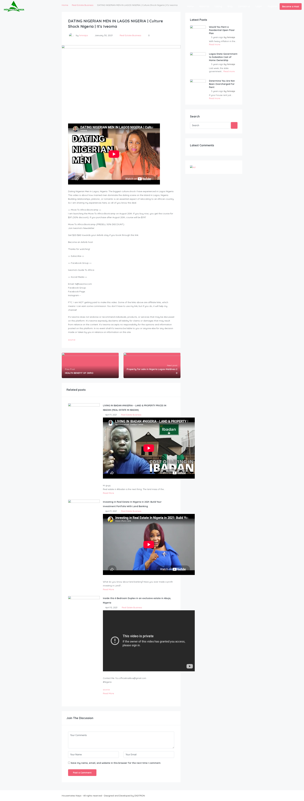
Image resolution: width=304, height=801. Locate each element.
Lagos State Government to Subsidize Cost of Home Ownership (223, 57)
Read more (214, 44)
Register (272, 6)
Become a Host (290, 6)
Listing (218, 6)
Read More (108, 493)
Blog (230, 6)
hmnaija (83, 35)
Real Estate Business (130, 35)
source (71, 339)
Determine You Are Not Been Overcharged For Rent (222, 84)
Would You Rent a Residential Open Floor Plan (222, 30)
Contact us (244, 6)
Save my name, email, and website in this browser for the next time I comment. (116, 763)
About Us (204, 6)
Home (190, 6)
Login (259, 6)
